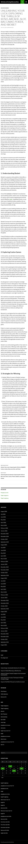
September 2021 (5, 642)
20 (14, 770)
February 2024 (4, 561)
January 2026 (4, 531)
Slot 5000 (3, 719)
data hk (2, 711)
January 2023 (4, 597)
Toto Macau (3, 691)
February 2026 (4, 528)
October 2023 (4, 572)
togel (2, 655)
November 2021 (5, 636)
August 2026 (4, 511)
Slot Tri (2, 744)
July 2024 (3, 547)
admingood (10, 27)
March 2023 (4, 592)
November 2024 (5, 536)
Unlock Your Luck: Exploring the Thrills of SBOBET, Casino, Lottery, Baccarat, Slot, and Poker (13, 467)
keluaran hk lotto (5, 830)
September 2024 (5, 542)
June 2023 (3, 583)
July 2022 (3, 614)
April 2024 (3, 556)
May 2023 (3, 586)
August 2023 (4, 578)
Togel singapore (4, 495)
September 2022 (5, 608)
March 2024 (4, 558)
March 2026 (4, 525)
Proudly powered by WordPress (7, 842)
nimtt (10, 199)
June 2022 (3, 617)
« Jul (2, 777)
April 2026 (3, 522)
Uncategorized (5, 8)
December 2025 (5, 533)
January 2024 (4, 564)
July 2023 (3, 581)
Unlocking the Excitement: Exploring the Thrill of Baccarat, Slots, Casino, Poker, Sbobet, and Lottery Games (13, 475)
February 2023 (4, 594)
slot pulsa (3, 728)
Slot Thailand (4, 714)
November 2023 (5, 569)
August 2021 (4, 645)
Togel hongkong (4, 498)
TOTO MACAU (4, 694)
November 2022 (5, 603)
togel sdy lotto (4, 833)
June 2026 (3, 517)
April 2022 (3, 622)
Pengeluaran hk (4, 492)
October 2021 (4, 639)
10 (2, 768)
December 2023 (5, 567)
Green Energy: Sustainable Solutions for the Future (13, 668)
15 (21, 768)
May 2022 (3, 620)
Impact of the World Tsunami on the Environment (13, 681)
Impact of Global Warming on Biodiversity (11, 670)
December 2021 (5, 633)
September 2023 (5, 575)
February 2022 (4, 628)
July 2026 (3, 514)
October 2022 (4, 606)
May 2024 (3, 553)
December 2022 (5, 600)
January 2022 (4, 631)
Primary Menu (26, 2)
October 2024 (4, 539)
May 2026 (3, 519)
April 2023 (3, 589)
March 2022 (4, 625)
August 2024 (4, 544)
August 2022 (4, 611)
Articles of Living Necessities (10, 2)
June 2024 (3, 550)
